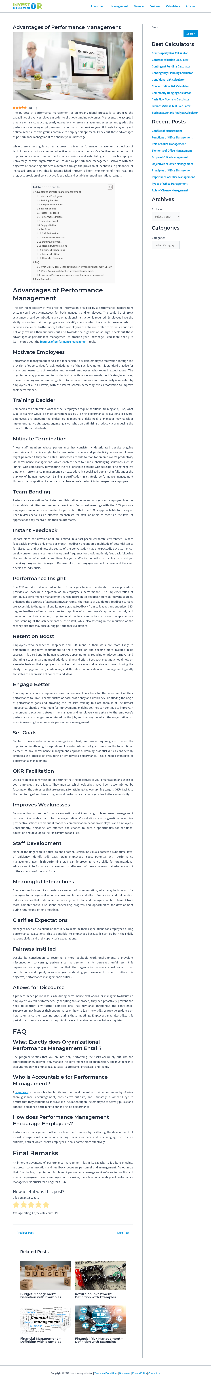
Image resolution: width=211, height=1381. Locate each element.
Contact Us (154, 1373)
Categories (158, 238)
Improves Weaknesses (53, 237)
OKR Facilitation (50, 233)
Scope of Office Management (170, 157)
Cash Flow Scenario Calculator (170, 99)
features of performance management (64, 341)
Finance (139, 6)
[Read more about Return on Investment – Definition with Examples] (100, 1275)
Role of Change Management (170, 190)
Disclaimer (125, 1373)
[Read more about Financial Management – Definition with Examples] (45, 1319)
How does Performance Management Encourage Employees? (72, 275)
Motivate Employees (51, 196)
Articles (190, 6)
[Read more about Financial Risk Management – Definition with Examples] (100, 1319)
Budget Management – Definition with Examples (40, 1295)
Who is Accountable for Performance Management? (67, 270)
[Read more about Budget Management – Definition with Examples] (45, 1275)
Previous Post (23, 1232)
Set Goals (45, 229)
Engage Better (48, 225)
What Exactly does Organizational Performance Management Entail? (76, 266)
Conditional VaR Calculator (168, 79)
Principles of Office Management (172, 170)
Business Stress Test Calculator (171, 106)
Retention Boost (49, 221)
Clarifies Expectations (53, 249)
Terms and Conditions (106, 1373)
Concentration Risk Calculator (170, 86)
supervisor (21, 1092)
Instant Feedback (50, 212)
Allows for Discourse (52, 258)
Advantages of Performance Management (58, 192)
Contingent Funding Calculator (171, 66)
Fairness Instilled (50, 254)
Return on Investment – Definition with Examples (95, 1295)
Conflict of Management (167, 131)
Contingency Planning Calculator (172, 73)
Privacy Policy (139, 1373)
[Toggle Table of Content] (108, 187)
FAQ (37, 262)
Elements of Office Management (172, 150)
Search (156, 27)
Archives (157, 209)
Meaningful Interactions (54, 245)
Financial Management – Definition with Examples (40, 1340)
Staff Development (51, 241)
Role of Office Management (169, 144)
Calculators (173, 6)
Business (155, 6)
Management (119, 6)
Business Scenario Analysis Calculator (175, 112)
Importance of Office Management (173, 177)
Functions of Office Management (172, 137)
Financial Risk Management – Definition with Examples (99, 1340)
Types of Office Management (170, 183)
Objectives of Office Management (172, 164)
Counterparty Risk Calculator (170, 53)
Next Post (125, 1232)
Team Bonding (48, 208)
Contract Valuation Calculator (170, 60)
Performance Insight (51, 216)
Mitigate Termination (52, 204)
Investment (98, 6)
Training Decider (49, 200)
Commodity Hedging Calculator (171, 93)
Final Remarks (43, 279)
